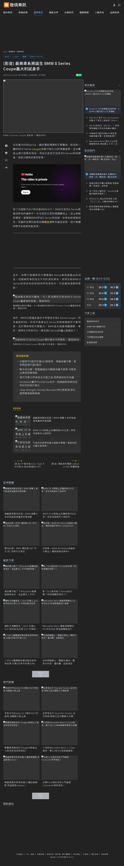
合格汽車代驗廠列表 (96, 326)
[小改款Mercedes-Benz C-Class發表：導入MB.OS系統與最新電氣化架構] (59, 733)
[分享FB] (6, 146)
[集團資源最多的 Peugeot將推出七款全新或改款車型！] (21, 733)
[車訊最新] (120, 85)
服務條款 (50, 854)
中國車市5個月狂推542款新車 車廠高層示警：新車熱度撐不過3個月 (48, 363)
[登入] (114, 5)
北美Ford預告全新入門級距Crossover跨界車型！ (57, 784)
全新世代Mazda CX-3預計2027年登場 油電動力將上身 (21, 715)
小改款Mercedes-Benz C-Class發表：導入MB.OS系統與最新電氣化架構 (59, 749)
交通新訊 (69, 12)
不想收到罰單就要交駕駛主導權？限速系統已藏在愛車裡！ (55, 444)
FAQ (27, 854)
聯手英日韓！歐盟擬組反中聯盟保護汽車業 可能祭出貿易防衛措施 (48, 371)
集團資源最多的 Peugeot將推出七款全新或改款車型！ (20, 749)
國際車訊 (38, 12)
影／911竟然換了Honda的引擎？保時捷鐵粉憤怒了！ (57, 593)
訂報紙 (85, 854)
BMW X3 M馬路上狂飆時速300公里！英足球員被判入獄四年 (54, 432)
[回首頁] (18, 4)
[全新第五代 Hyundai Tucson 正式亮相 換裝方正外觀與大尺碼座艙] (59, 699)
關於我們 (94, 854)
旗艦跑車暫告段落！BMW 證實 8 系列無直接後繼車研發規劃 (54, 419)
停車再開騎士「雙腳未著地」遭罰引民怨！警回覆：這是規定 (59, 662)
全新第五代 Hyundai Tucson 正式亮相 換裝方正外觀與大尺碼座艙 (59, 715)
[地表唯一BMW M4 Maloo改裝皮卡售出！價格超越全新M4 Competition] (59, 534)
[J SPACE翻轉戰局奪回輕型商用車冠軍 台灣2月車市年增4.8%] (21, 646)
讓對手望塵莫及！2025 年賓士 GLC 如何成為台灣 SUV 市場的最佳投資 (21, 627)
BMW (7, 56)
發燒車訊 (11, 51)
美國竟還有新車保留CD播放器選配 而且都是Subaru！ (20, 784)
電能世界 (53, 12)
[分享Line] (6, 153)
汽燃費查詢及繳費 (95, 337)
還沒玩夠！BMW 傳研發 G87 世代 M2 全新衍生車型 (20, 550)
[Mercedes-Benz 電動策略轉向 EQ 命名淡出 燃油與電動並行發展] (59, 611)
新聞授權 (40, 854)
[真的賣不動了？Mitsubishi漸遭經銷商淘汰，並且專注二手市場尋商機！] (21, 577)
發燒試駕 (23, 12)
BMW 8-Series (36, 56)
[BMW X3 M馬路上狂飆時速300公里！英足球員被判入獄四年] (23, 433)
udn (5, 51)
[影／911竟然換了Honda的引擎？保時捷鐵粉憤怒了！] (59, 577)
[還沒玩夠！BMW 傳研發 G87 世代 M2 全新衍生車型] (21, 534)
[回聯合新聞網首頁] (6, 4)
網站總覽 (104, 854)
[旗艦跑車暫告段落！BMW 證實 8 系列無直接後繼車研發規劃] (23, 420)
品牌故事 (114, 12)
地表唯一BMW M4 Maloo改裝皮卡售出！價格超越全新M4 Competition (59, 550)
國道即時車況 (93, 321)
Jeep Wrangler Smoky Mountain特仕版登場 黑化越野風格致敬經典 (48, 391)
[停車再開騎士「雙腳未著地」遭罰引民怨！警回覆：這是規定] (59, 646)
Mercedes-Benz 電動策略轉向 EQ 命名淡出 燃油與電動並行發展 (58, 627)
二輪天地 (99, 12)
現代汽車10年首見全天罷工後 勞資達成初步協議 (47, 377)
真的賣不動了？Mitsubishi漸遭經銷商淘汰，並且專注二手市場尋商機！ (20, 593)
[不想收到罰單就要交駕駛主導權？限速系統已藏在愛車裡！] (23, 445)
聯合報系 (77, 854)
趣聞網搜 (84, 12)
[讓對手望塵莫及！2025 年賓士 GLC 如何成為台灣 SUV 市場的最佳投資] (21, 611)
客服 (32, 854)
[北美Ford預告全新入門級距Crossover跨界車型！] (59, 768)
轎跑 (25, 56)
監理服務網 (92, 342)
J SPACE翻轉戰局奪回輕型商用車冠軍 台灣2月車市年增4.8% (20, 662)
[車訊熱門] (120, 151)
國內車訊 (7, 12)
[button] (119, 5)
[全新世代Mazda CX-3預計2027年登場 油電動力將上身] (21, 699)
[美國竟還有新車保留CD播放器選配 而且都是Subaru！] (21, 768)
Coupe (16, 56)
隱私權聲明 (66, 854)
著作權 (57, 854)
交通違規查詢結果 (95, 331)
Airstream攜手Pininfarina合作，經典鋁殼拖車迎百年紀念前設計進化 (49, 383)
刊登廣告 (19, 854)
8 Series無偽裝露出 (63, 275)
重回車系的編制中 (23, 213)
